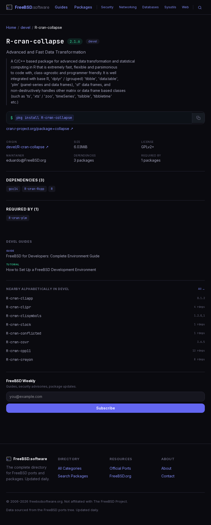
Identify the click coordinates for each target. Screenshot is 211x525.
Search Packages (73, 476)
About (166, 468)
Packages (83, 7)
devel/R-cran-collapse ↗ (27, 147)
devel (25, 27)
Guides (61, 7)
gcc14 (13, 189)
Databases (150, 7)
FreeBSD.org (120, 476)
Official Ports (120, 468)
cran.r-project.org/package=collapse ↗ (39, 128)
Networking (128, 7)
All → (201, 288)
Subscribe (105, 408)
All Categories (70, 468)
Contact (167, 476)
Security (107, 7)
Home (11, 27)
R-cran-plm (18, 218)
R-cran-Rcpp (34, 189)
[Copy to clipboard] (198, 118)
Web (185, 7)
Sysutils (170, 7)
